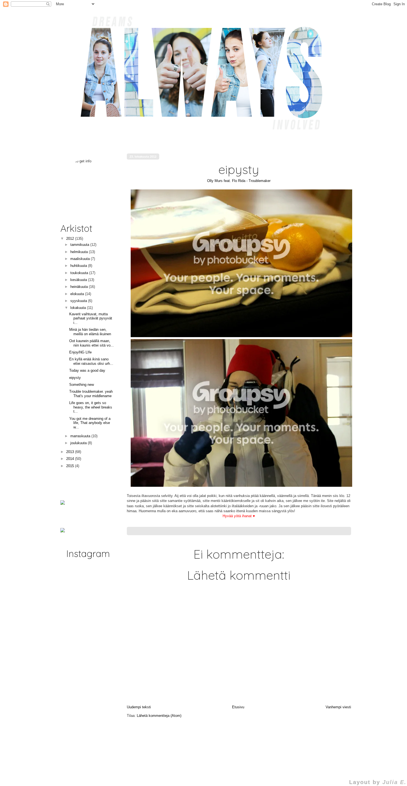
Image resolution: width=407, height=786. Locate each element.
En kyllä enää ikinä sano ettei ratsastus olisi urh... (91, 361)
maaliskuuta (80, 259)
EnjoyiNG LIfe (80, 352)
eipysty (75, 378)
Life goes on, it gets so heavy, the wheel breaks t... (90, 407)
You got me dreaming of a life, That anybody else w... (89, 423)
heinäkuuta (79, 287)
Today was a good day (87, 370)
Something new (81, 384)
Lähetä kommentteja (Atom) (159, 716)
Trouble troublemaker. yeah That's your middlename (91, 393)
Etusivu (238, 707)
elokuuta (77, 294)
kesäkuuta (79, 280)
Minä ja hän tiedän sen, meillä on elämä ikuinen (90, 331)
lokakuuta (78, 308)
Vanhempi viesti (338, 707)
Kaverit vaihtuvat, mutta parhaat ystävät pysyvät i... (90, 318)
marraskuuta (80, 436)
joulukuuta (79, 443)
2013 (70, 452)
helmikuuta (79, 252)
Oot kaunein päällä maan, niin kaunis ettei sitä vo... (91, 343)
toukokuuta (79, 273)
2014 (70, 459)
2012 (70, 238)
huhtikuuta (79, 266)
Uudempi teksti (139, 707)
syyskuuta (79, 301)
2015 (70, 466)
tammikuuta (80, 245)
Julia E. (394, 782)
